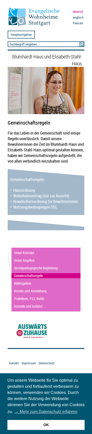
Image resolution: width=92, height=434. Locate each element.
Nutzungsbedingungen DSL (35, 207)
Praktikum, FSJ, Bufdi (29, 298)
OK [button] (46, 425)
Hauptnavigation (21, 34)
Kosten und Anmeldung (30, 290)
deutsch (78, 12)
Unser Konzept (24, 252)
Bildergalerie (22, 283)
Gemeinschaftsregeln (28, 275)
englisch (78, 17)
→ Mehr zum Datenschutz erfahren (46, 411)
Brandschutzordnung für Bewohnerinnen (45, 201)
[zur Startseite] (36, 26)
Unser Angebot (24, 260)
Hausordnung (24, 190)
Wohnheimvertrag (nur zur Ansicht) (41, 196)
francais (78, 23)
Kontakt (14, 363)
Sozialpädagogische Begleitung (36, 268)
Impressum (28, 363)
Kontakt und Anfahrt (28, 306)
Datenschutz (46, 363)
